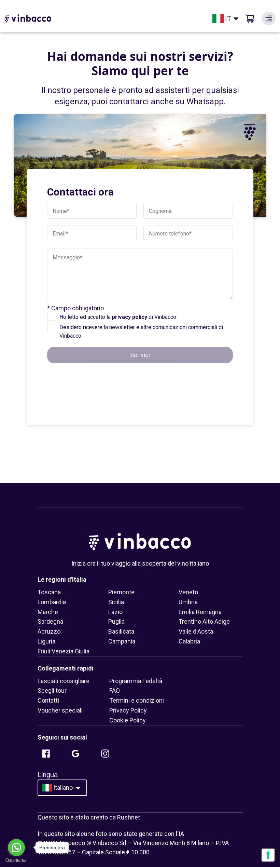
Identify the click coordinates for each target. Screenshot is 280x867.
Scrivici (140, 354)
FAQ (114, 690)
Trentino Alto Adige (204, 621)
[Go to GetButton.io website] (16, 860)
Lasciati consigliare (63, 681)
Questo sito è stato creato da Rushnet (89, 817)
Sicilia (116, 602)
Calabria (189, 641)
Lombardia (52, 602)
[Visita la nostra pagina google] (75, 753)
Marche (48, 611)
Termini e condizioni (136, 700)
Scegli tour (52, 690)
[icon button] (269, 18)
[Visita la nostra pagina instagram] (105, 753)
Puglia (116, 621)
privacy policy (129, 317)
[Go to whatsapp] (16, 847)
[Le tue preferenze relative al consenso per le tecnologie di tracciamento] (268, 855)
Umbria (188, 602)
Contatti (48, 700)
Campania (121, 641)
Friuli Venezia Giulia (63, 651)
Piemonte (121, 592)
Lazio (115, 611)
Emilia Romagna (200, 611)
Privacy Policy (128, 710)
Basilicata (121, 631)
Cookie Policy (127, 720)
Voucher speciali (60, 710)
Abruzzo (49, 631)
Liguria (46, 641)
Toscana (49, 592)
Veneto (188, 592)
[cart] (249, 18)
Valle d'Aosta (196, 631)
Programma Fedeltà (135, 681)
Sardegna (50, 621)
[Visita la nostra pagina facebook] (46, 753)
